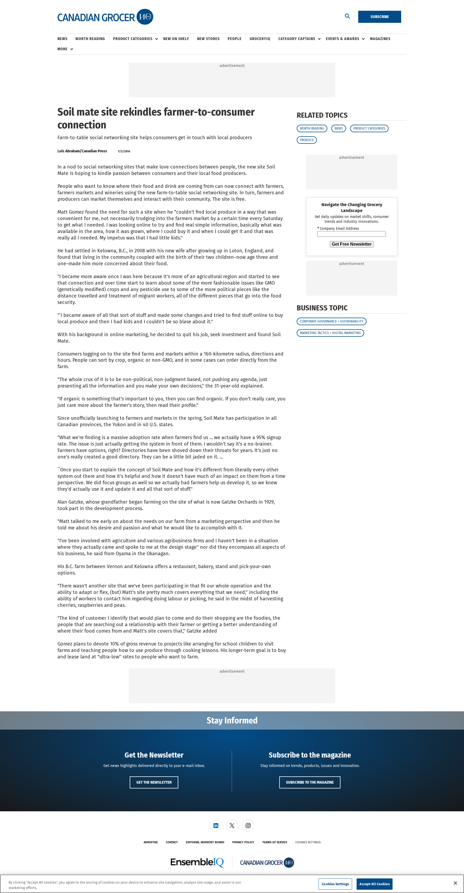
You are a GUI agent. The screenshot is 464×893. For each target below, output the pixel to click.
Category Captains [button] (296, 39)
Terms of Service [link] (274, 842)
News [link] (62, 39)
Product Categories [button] (133, 39)
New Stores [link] (208, 39)
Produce (307, 140)
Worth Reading (312, 128)
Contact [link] (172, 842)
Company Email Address (338, 229)
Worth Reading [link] (90, 39)
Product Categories (369, 128)
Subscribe (380, 16)
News (339, 128)
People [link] (235, 39)
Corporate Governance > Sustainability (331, 321)
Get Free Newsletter (352, 244)
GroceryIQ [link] (260, 39)
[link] (216, 825)
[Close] (455, 883)
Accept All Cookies (374, 884)
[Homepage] (105, 17)
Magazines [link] (380, 39)
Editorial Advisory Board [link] (205, 842)
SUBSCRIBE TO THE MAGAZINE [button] (310, 782)
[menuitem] (66, 39)
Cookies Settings (308, 842)
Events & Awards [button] (342, 39)
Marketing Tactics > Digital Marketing (330, 333)
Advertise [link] (151, 842)
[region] (232, 883)
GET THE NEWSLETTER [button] (154, 782)
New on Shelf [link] (176, 39)
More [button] (62, 49)
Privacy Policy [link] (243, 842)
